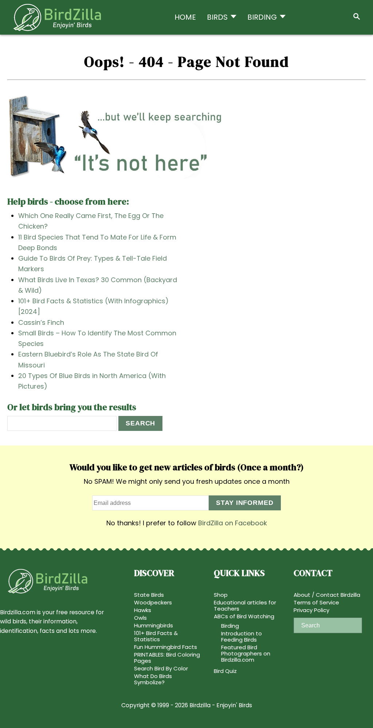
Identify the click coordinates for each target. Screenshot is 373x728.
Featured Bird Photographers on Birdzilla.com (245, 653)
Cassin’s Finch (41, 322)
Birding (230, 626)
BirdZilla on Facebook (232, 522)
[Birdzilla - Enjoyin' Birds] (59, 17)
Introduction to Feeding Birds (241, 636)
